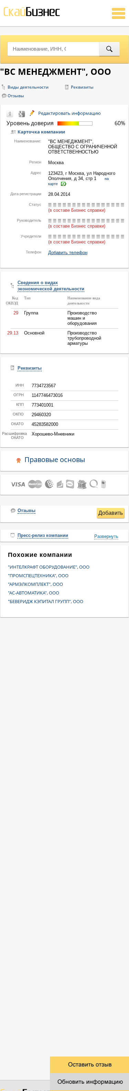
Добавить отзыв (110, 514)
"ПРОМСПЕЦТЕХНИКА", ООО (38, 575)
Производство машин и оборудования (82, 318)
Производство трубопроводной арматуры (84, 338)
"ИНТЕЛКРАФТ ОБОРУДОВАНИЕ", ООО (48, 567)
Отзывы (16, 96)
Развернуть (106, 536)
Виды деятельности (28, 87)
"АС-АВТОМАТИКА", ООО (33, 593)
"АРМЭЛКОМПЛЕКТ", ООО (35, 584)
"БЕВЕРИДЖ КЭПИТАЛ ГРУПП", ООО (45, 601)
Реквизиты (82, 87)
